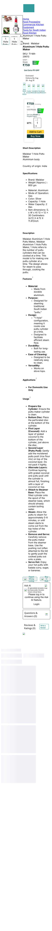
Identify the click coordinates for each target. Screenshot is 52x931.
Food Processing (31, 21)
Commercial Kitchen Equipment (33, 26)
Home (26, 19)
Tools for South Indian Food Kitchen (34, 31)
